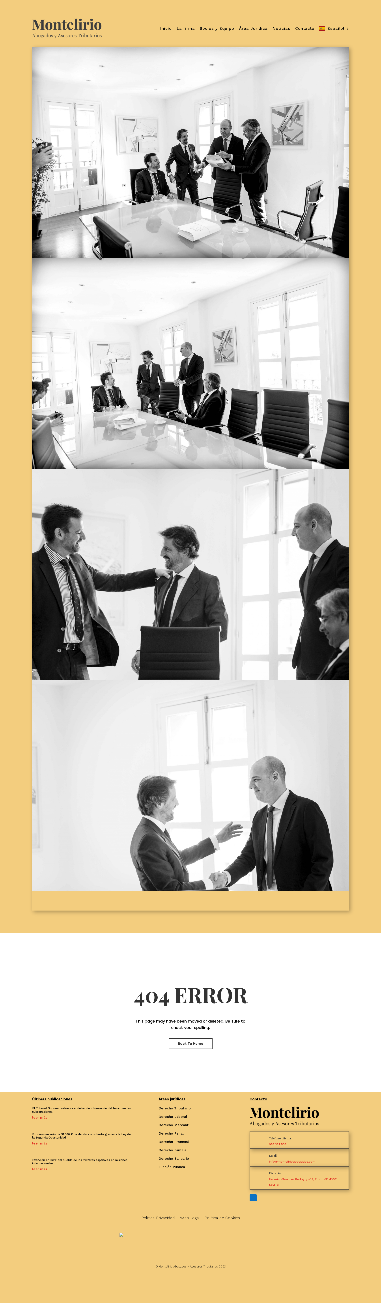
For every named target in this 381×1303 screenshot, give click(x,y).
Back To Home (190, 1043)
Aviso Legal (190, 1218)
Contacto (304, 28)
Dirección (275, 1173)
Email (273, 1155)
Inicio (166, 28)
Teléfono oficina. (280, 1138)
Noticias (281, 28)
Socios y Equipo (217, 28)
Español (335, 28)
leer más (39, 1117)
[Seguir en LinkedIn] (253, 1197)
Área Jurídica (253, 28)
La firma (186, 28)
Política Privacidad (158, 1218)
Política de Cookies (222, 1218)
